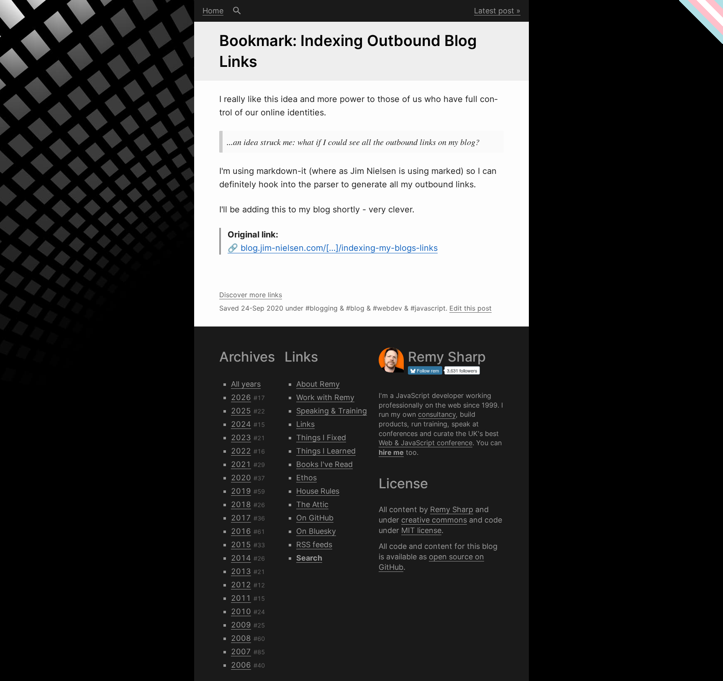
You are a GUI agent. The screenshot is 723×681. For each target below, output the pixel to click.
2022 (241, 450)
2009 (241, 624)
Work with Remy (325, 397)
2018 (241, 504)
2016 (241, 531)
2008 (241, 638)
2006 (241, 665)
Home (213, 10)
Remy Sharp (451, 509)
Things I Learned (326, 450)
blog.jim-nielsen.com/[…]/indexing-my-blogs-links (339, 248)
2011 (241, 598)
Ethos (306, 477)
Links (305, 424)
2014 (241, 557)
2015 (241, 544)
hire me (391, 452)
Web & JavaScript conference (425, 443)
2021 (241, 464)
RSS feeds (314, 544)
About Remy (318, 384)
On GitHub (314, 517)
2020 (241, 477)
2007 (241, 651)
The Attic (312, 504)
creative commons (434, 519)
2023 (241, 437)
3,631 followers (462, 370)
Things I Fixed (321, 437)
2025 (241, 410)
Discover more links (250, 295)
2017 (241, 517)
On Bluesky (316, 531)
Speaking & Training (331, 410)
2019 (241, 491)
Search (237, 11)
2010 (241, 611)
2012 (241, 584)
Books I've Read (324, 464)
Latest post (494, 10)
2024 (241, 424)
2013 (241, 571)
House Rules (317, 491)
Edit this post (470, 308)
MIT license (421, 530)
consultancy (437, 414)
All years (246, 384)
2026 (241, 397)
